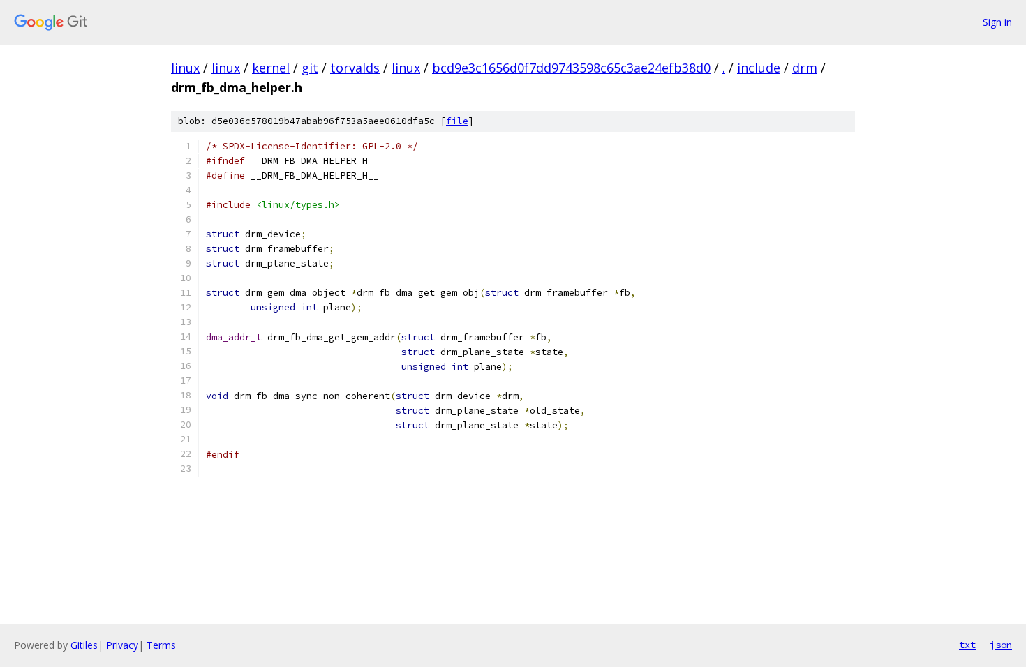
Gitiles (84, 645)
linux (185, 67)
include (758, 67)
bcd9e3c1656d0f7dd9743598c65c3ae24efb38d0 (571, 67)
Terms (161, 645)
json (1001, 644)
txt (967, 644)
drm (804, 67)
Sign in (997, 22)
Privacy (122, 645)
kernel (271, 67)
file (457, 121)
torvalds (355, 67)
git (310, 67)
